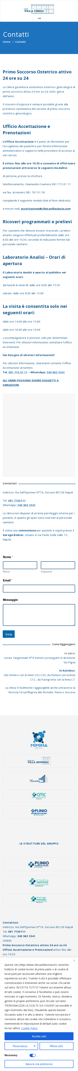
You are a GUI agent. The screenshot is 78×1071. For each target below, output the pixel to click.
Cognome (46, 571)
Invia (8, 634)
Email (7, 580)
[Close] (74, 960)
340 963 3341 (56, 372)
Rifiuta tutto (56, 1046)
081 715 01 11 (18, 372)
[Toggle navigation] (39, 18)
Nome (6, 571)
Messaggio (10, 599)
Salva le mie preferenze (39, 1064)
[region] (39, 1014)
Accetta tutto (39, 1036)
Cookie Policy (29, 1028)
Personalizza (20, 1046)
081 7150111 (17, 500)
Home (7, 41)
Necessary (11, 1055)
